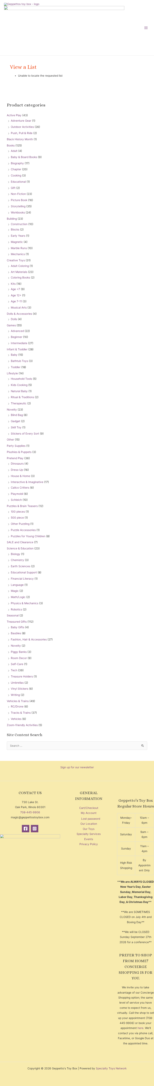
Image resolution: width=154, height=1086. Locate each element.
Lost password (90, 818)
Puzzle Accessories (23, 530)
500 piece (17, 517)
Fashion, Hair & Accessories (29, 639)
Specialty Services (89, 834)
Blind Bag (17, 415)
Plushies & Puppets (19, 452)
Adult (14, 150)
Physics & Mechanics (24, 603)
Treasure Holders (22, 676)
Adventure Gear (21, 120)
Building (12, 218)
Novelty (12, 409)
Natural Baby (19, 391)
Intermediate (19, 343)
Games (11, 325)
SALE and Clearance (20, 542)
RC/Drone (17, 706)
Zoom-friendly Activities (22, 725)
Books (11, 145)
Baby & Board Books (24, 157)
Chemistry (17, 560)
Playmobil (17, 493)
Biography (17, 163)
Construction (19, 224)
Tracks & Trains (21, 712)
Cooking (16, 175)
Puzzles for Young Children (28, 536)
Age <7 (15, 289)
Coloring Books (20, 277)
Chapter (16, 169)
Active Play (14, 115)
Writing (15, 694)
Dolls (14, 319)
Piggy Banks (19, 651)
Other (10, 439)
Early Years (18, 235)
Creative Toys (16, 260)
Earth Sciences (20, 566)
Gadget (15, 421)
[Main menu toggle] (146, 28)
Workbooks (18, 212)
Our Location (88, 823)
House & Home (20, 476)
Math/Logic (18, 597)
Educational (18, 181)
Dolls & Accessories (19, 313)
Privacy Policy (88, 844)
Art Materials (19, 272)
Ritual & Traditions (22, 397)
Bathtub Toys (19, 361)
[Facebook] (25, 828)
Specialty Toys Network (111, 1068)
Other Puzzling (20, 523)
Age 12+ (16, 295)
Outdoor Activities (22, 126)
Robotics (16, 609)
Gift (13, 187)
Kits (13, 283)
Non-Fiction (18, 193)
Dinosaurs (17, 463)
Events (88, 839)
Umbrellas (17, 682)
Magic (15, 590)
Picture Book (19, 200)
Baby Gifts (17, 627)
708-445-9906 (30, 812)
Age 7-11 (16, 301)
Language (17, 584)
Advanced (17, 331)
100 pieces (18, 511)
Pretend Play (15, 458)
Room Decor (19, 658)
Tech (14, 670)
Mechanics (18, 254)
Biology (15, 554)
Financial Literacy (22, 578)
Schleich (16, 499)
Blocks (15, 229)
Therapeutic (18, 403)
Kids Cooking (19, 385)
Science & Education (20, 548)
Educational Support (24, 572)
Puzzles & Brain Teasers (22, 506)
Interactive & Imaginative (27, 482)
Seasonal (13, 615)
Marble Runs (19, 248)
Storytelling (18, 206)
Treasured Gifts (17, 621)
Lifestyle (12, 373)
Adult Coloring (20, 265)
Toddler (15, 367)
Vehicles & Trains (18, 701)
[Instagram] (34, 828)
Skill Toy (16, 427)
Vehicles (16, 718)
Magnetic (17, 241)
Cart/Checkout (88, 807)
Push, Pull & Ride (21, 133)
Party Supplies (16, 445)
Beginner (16, 337)
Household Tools (21, 378)
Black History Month (20, 139)
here (140, 1028)
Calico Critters (20, 487)
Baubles (16, 633)
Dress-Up (17, 469)
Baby (14, 354)
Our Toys (88, 829)
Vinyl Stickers (19, 688)
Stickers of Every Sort (25, 433)
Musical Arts (19, 307)
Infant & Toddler (17, 349)
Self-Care (17, 664)
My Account (88, 812)
